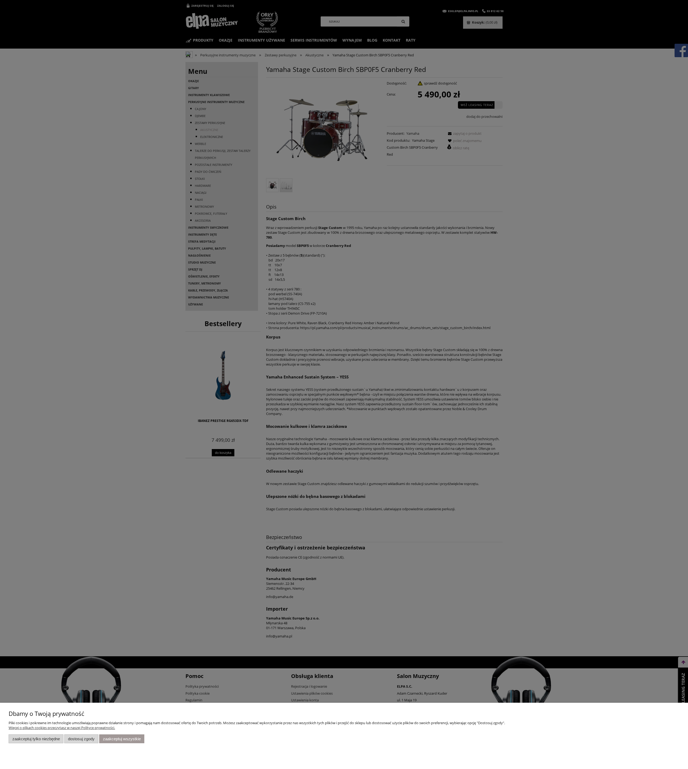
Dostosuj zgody (81, 739)
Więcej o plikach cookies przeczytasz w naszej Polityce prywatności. (62, 727)
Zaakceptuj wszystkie (122, 739)
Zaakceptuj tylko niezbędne (36, 739)
